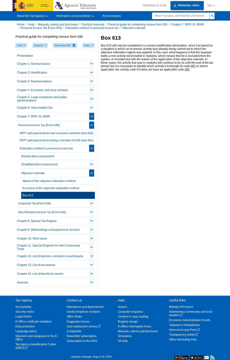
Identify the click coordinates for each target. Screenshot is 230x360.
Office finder (74, 316)
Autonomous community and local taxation (190, 313)
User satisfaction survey (82, 326)
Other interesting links (183, 339)
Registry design (128, 321)
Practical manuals (92, 24)
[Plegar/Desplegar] (91, 63)
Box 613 (28, 195)
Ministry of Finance (181, 306)
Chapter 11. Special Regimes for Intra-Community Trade (48, 247)
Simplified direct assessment (39, 164)
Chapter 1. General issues (33, 63)
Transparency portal (181, 334)
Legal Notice (23, 316)
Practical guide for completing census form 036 (137, 24)
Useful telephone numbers (83, 311)
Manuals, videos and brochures (58, 24)
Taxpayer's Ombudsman (184, 324)
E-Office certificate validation (33, 321)
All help (123, 340)
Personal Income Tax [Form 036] (41, 27)
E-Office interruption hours (134, 326)
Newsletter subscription (81, 336)
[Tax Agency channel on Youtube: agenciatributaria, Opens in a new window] (206, 358)
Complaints (74, 331)
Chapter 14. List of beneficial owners (40, 273)
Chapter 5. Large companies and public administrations (42, 99)
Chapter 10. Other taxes (32, 238)
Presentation (25, 55)
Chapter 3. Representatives (34, 81)
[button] (211, 5)
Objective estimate (134, 27)
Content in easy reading (133, 316)
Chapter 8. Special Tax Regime (37, 220)
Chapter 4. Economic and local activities (42, 90)
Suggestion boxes (78, 321)
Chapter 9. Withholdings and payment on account (48, 229)
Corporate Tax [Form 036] (34, 203)
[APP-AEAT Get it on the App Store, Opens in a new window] (196, 357)
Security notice (24, 311)
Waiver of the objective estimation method (49, 181)
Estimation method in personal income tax (91, 27)
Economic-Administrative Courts (189, 320)
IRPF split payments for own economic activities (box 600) (56, 133)
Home (21, 24)
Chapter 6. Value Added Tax (34, 107)
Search (122, 306)
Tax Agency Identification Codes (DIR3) (35, 346)
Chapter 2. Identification (32, 72)
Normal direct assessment (37, 156)
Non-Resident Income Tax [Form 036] (42, 212)
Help (31, 24)
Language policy (26, 331)
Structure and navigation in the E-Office (36, 338)
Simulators (125, 336)
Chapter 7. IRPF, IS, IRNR (187, 24)
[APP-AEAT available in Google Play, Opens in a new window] (181, 357)
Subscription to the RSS (82, 340)
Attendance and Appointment (85, 306)
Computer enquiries (130, 311)
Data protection (25, 326)
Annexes (22, 282)
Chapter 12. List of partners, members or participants (50, 256)
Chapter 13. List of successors (36, 264)
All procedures (111, 15)
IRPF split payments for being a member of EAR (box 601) (56, 140)
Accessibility (23, 306)
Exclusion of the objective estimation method (51, 188)
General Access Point (183, 329)
